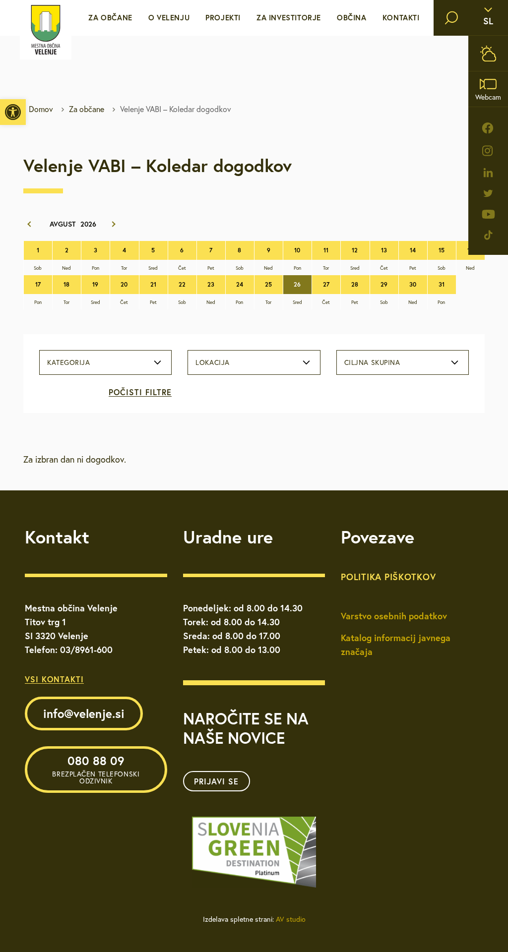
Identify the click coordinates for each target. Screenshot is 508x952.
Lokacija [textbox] (212, 362)
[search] (451, 18)
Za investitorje (288, 17)
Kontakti (401, 17)
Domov (41, 109)
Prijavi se (216, 781)
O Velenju (169, 17)
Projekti (223, 17)
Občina (352, 17)
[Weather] (488, 53)
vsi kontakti (54, 679)
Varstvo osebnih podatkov (394, 616)
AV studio (291, 919)
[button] (13, 112)
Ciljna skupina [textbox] (372, 362)
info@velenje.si (84, 713)
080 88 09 (95, 769)
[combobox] (105, 362)
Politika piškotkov (388, 577)
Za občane (110, 17)
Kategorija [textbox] (68, 362)
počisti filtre (140, 392)
